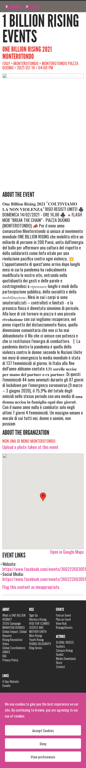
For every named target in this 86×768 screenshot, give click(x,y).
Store (59, 662)
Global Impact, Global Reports (14, 633)
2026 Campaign (11, 623)
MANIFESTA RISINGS (13, 627)
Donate (6, 685)
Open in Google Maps (67, 552)
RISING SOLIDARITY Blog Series (40, 645)
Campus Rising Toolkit (64, 652)
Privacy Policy (10, 659)
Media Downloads (66, 658)
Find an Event (63, 615)
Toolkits (60, 646)
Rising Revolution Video (12, 641)
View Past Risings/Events (64, 625)
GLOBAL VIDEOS (65, 642)
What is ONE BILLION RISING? (14, 617)
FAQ (4, 655)
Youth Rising (36, 639)
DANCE (6, 651)
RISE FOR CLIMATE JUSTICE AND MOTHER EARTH (39, 627)
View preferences (43, 756)
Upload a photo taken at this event (30, 447)
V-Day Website (10, 681)
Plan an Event (63, 619)
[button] (43, 497)
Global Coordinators (13, 647)
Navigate (15, 7)
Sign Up (34, 7)
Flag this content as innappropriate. (31, 587)
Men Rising (35, 635)
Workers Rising (37, 619)
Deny (43, 743)
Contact (60, 666)
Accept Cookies (43, 730)
